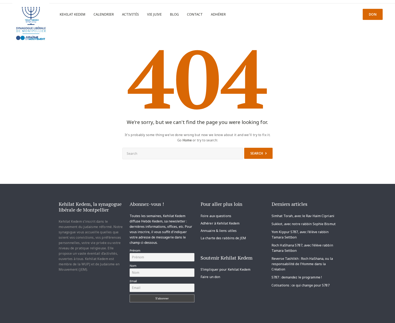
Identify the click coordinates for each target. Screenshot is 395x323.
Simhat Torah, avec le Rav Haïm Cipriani (303, 216)
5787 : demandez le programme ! (297, 277)
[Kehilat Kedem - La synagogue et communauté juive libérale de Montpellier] (30, 21)
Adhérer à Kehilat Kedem (220, 223)
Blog (174, 14)
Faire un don (210, 277)
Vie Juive (154, 14)
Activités (130, 14)
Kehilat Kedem (72, 14)
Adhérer (218, 14)
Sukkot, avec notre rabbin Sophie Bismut (304, 224)
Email (133, 281)
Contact (195, 14)
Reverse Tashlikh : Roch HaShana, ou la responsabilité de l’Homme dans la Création (302, 263)
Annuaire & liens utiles (219, 230)
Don (373, 14)
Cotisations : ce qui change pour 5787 (301, 285)
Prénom (135, 250)
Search (256, 153)
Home (187, 140)
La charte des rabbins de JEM (223, 238)
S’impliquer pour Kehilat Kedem (225, 269)
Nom (133, 266)
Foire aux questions (216, 216)
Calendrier (104, 14)
